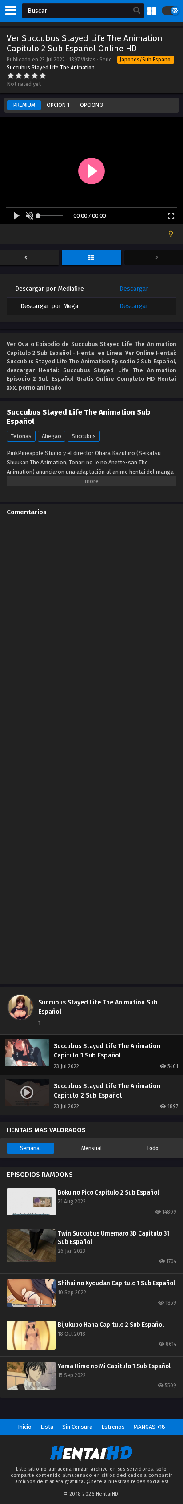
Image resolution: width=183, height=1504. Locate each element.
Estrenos (113, 1426)
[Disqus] (91, 638)
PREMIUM (24, 105)
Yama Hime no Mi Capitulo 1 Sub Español (114, 1366)
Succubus (84, 436)
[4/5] (35, 76)
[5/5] (43, 76)
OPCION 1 (58, 105)
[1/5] (11, 76)
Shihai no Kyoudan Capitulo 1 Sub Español (116, 1283)
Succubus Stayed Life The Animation (51, 68)
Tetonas (21, 436)
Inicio (25, 1426)
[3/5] (27, 76)
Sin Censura (77, 1426)
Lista (46, 1426)
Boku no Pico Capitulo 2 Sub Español (108, 1192)
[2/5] (19, 76)
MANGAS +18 (149, 1426)
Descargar (133, 289)
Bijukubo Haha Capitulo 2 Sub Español (111, 1325)
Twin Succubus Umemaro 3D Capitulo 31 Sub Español (113, 1238)
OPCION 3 (91, 105)
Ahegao (51, 436)
